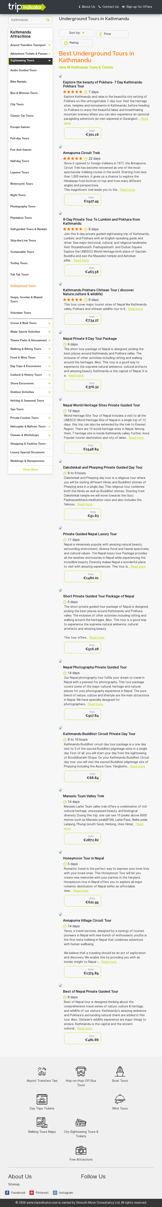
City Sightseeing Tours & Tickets (81, 1134)
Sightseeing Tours (22, 60)
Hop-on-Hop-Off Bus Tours (81, 1083)
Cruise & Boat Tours (23, 323)
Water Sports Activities (25, 331)
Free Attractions (81, 1159)
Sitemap (14, 1184)
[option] (82, 133)
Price (107, 34)
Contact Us (110, 7)
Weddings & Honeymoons (27, 461)
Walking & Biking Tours (25, 349)
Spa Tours (17, 409)
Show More (30, 469)
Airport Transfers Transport (28, 45)
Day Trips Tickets (42, 1108)
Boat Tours (120, 1081)
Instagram (66, 1193)
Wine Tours (120, 1108)
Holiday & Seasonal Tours (27, 400)
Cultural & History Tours (26, 374)
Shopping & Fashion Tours (28, 443)
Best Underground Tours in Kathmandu (96, 57)
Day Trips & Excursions (25, 366)
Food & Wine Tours (22, 357)
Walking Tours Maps (42, 1132)
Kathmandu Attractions (20, 34)
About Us (88, 7)
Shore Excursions (22, 383)
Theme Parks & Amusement (28, 340)
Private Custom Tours (24, 417)
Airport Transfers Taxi (42, 1081)
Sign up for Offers (139, 7)
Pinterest (42, 1193)
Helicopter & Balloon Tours (28, 426)
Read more (127, 190)
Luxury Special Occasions (27, 452)
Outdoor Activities (22, 392)
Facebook (18, 1193)
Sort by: (75, 33)
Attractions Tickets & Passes (28, 53)
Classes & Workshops (24, 435)
